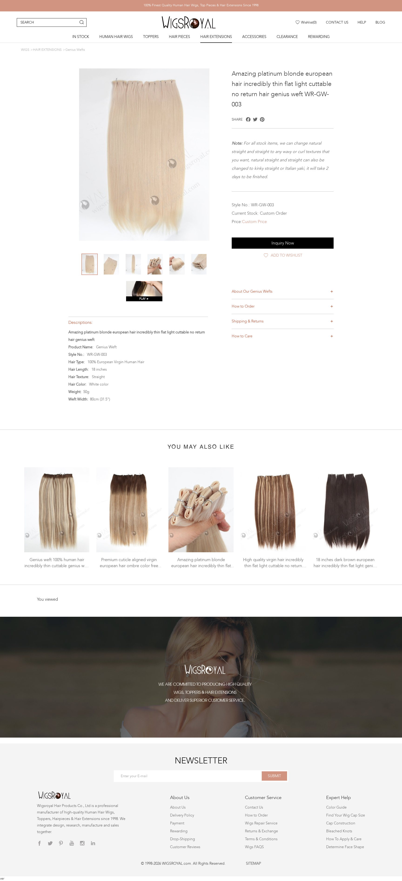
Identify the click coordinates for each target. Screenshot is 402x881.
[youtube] (71, 843)
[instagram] (82, 843)
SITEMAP (253, 863)
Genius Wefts (75, 50)
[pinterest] (61, 843)
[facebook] (39, 843)
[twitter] (50, 843)
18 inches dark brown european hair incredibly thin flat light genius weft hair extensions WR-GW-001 (345, 565)
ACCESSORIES (254, 36)
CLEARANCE (287, 36)
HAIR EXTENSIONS (216, 36)
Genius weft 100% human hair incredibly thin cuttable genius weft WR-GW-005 (56, 565)
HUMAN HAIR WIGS (116, 36)
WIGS (25, 50)
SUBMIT (274, 776)
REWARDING (319, 36)
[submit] (81, 22)
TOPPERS (151, 36)
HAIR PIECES (179, 36)
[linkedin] (93, 843)
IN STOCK (80, 36)
